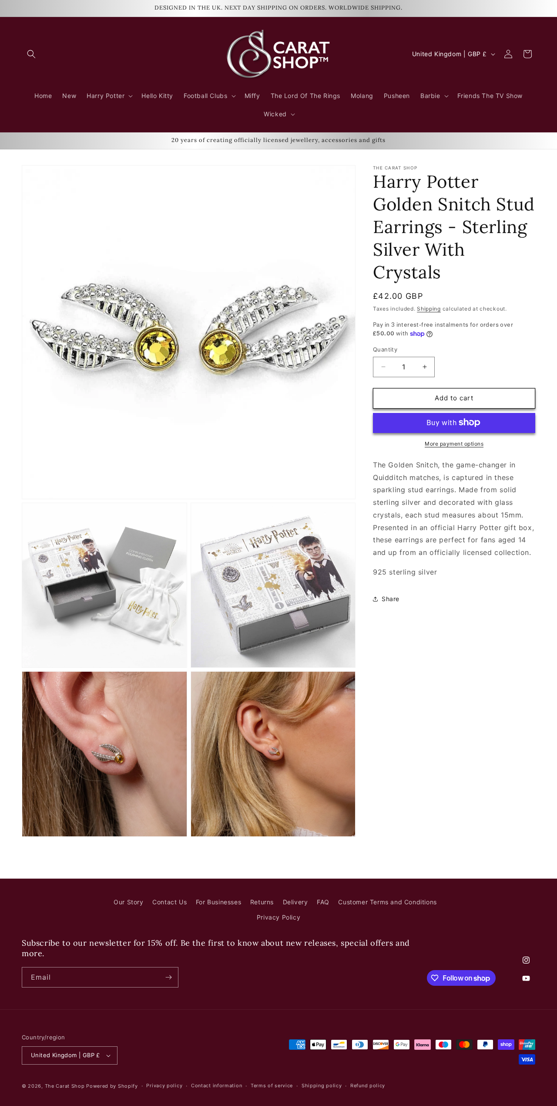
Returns (262, 902)
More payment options (454, 443)
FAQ (323, 902)
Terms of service (272, 1085)
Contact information (216, 1085)
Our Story (128, 902)
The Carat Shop (65, 1086)
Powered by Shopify (112, 1086)
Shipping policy (322, 1085)
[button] (31, 54)
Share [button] (390, 598)
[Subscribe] (168, 977)
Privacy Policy (278, 917)
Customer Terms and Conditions (387, 902)
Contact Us (169, 902)
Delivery (295, 902)
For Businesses (218, 902)
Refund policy (367, 1085)
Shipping (429, 308)
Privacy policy (164, 1085)
